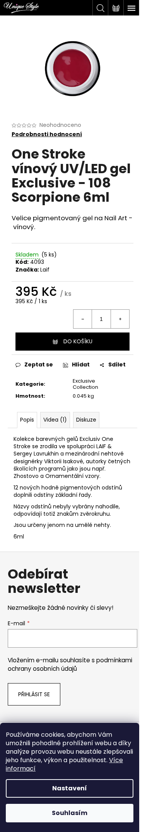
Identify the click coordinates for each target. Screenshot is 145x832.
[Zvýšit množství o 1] (120, 319)
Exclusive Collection (85, 384)
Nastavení (69, 788)
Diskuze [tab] (86, 420)
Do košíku (77, 341)
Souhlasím (69, 812)
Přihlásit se (34, 694)
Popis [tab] (27, 420)
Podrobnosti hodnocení (47, 134)
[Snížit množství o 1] (82, 319)
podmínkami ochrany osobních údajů (70, 664)
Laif (44, 269)
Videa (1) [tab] (55, 420)
